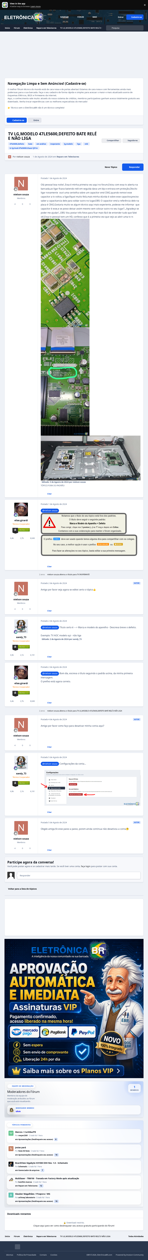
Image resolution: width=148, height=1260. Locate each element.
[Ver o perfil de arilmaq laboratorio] (11, 1195)
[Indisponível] (65, 220)
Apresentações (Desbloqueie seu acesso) (35, 1139)
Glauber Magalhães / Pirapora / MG (32, 1194)
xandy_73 (21, 637)
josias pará (20, 1147)
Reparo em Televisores (68, 156)
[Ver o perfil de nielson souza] (9, 156)
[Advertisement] (74, 53)
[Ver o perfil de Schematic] (11, 1164)
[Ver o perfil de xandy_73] (21, 626)
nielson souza (21, 194)
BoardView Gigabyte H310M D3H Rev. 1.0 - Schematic (41, 1163)
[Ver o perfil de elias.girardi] (21, 509)
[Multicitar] (40, 494)
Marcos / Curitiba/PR (25, 1132)
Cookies (53, 1255)
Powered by (130, 1255)
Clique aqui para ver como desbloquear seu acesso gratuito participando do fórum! (73, 1225)
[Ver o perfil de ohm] (11, 1109)
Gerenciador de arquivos (28, 1170)
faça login (85, 866)
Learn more (5, 5)
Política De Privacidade (26, 1255)
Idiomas (9, 1255)
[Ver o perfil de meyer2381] (11, 1133)
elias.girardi (21, 520)
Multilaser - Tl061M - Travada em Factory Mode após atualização (47, 1178)
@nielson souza (49, 510)
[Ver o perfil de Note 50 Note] (11, 1148)
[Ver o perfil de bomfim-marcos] (11, 1179)
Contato (43, 1255)
